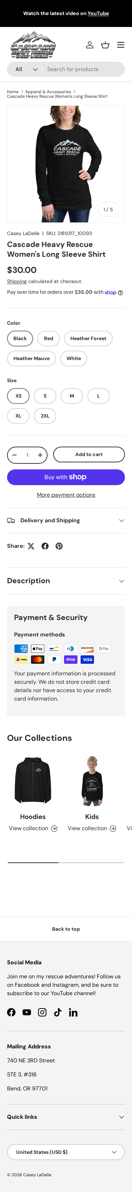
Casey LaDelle (23, 233)
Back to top (66, 929)
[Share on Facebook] (45, 546)
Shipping (17, 281)
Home (13, 92)
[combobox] (66, 69)
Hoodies (33, 816)
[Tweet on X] (31, 546)
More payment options (66, 494)
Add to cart (89, 454)
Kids (92, 816)
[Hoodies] (33, 780)
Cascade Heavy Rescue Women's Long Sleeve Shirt (57, 96)
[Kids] (92, 780)
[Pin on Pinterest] (59, 546)
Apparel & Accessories (48, 92)
